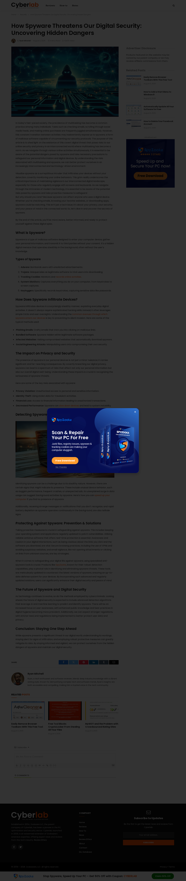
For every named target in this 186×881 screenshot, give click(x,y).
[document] (93, 440)
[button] (135, 412)
